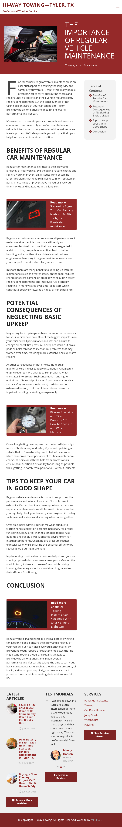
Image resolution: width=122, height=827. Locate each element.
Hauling (89, 724)
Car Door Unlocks (94, 710)
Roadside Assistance (96, 700)
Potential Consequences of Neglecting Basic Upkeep (101, 111)
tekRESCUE (97, 820)
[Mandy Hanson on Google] (56, 752)
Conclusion (100, 131)
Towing (88, 705)
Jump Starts (91, 715)
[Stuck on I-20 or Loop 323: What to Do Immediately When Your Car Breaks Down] (11, 705)
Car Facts (92, 65)
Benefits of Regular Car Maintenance (101, 98)
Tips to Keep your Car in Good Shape (100, 123)
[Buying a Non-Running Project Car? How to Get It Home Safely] (11, 774)
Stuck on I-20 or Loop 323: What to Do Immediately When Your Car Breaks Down (27, 714)
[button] (118, 7)
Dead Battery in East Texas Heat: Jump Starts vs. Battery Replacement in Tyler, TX (27, 748)
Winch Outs (91, 720)
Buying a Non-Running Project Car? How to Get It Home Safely (28, 780)
